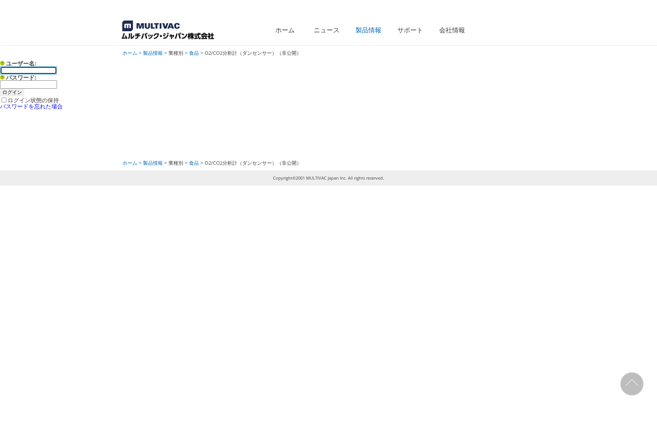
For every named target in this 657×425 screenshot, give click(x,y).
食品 (194, 52)
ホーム (285, 29)
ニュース (327, 29)
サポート (410, 29)
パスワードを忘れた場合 (31, 106)
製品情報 (368, 29)
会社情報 (452, 29)
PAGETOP (633, 383)
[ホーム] (175, 31)
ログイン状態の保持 (33, 100)
